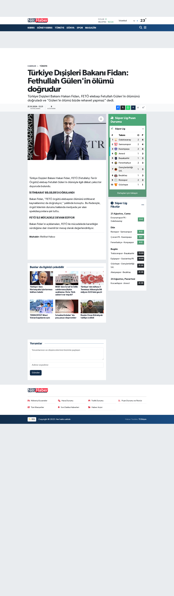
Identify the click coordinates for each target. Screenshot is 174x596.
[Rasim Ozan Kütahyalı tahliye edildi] (92, 306)
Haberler (32, 66)
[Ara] (141, 28)
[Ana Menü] (145, 28)
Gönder (36, 373)
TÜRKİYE (59, 28)
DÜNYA (70, 28)
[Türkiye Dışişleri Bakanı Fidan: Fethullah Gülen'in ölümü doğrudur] (67, 137)
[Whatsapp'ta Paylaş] (128, 108)
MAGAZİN (90, 28)
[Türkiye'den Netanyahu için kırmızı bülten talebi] (41, 278)
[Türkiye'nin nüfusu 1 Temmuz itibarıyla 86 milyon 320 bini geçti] (92, 278)
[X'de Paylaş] (122, 108)
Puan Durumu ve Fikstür (132, 401)
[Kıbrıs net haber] (38, 21)
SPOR (80, 28)
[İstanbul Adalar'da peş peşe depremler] (66, 306)
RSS (33, 419)
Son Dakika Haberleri (70, 407)
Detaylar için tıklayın (127, 193)
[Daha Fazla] (133, 108)
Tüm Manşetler (37, 407)
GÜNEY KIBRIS (44, 28)
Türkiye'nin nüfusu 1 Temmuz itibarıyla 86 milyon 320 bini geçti (91, 289)
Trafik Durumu (97, 401)
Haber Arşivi (97, 407)
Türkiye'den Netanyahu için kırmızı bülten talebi (41, 289)
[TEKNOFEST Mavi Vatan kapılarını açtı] (41, 306)
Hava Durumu (67, 401)
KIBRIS (31, 28)
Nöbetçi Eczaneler (39, 401)
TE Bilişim (142, 419)
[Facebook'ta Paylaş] (118, 108)
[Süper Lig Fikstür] (143, 205)
